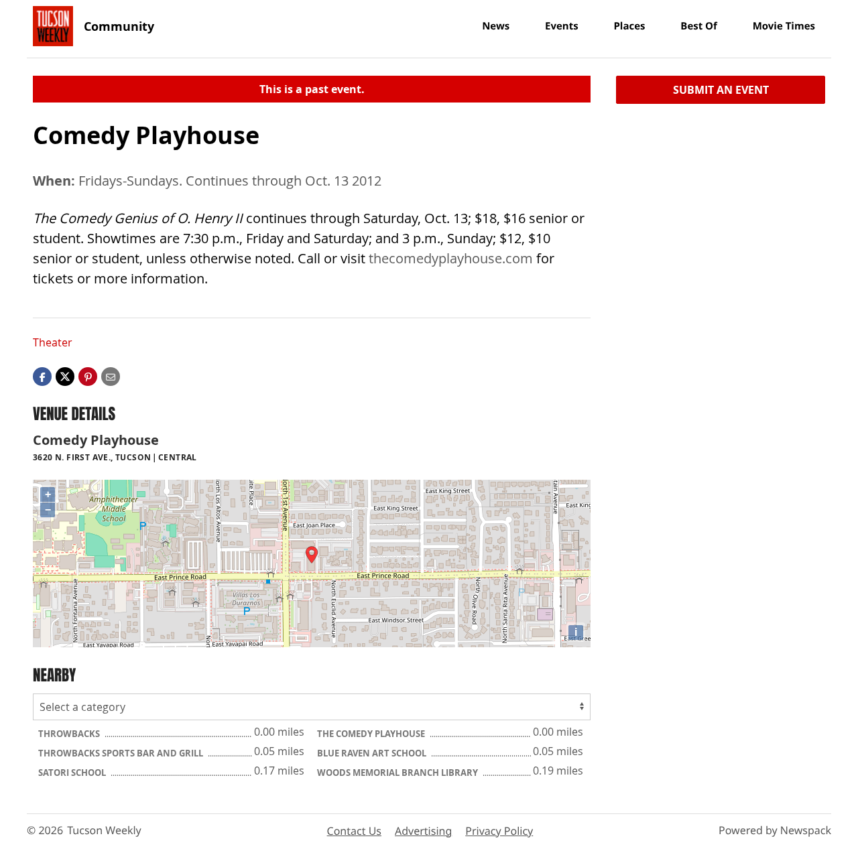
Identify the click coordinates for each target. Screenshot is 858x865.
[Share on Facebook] (42, 376)
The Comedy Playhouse (372, 734)
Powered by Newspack (775, 830)
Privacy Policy (499, 830)
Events (561, 26)
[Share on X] (65, 376)
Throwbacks (70, 734)
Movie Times (784, 26)
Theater (52, 342)
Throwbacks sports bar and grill (121, 753)
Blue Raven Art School (372, 753)
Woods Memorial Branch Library (398, 773)
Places (629, 26)
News (495, 26)
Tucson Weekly (104, 830)
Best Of (698, 26)
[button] (87, 376)
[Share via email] (110, 376)
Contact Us (354, 830)
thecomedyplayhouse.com (451, 258)
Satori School (73, 773)
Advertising (423, 830)
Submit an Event (721, 89)
